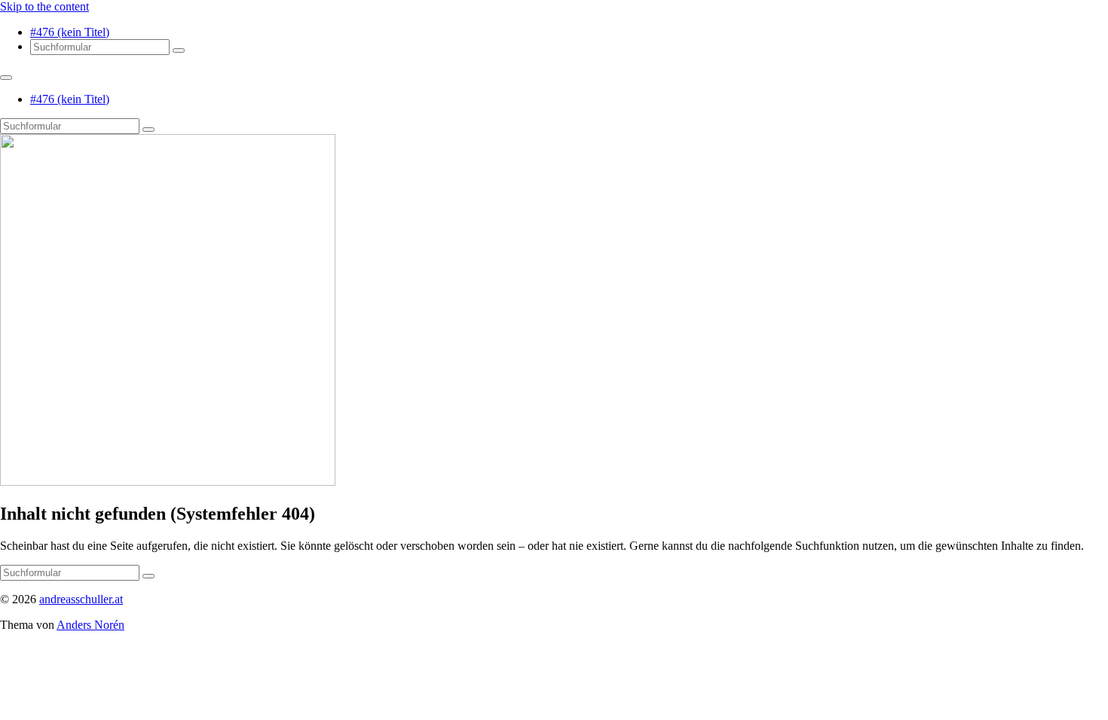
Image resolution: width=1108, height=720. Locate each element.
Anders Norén (90, 624)
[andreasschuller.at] (167, 481)
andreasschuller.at (81, 599)
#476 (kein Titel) (69, 32)
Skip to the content (44, 6)
